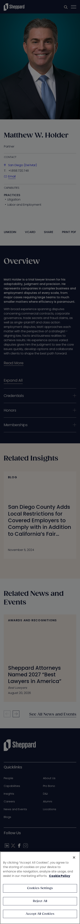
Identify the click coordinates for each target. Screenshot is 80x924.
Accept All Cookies (40, 914)
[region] (40, 888)
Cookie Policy (59, 876)
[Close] (74, 857)
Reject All (40, 901)
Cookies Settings (40, 888)
